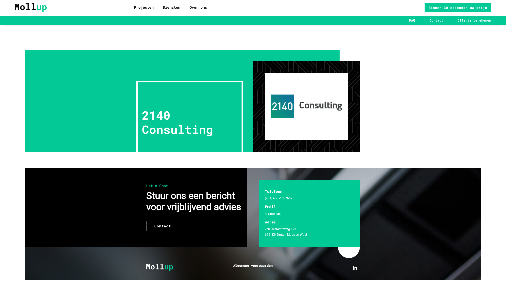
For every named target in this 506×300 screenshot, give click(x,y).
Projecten (144, 7)
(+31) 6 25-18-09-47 (278, 198)
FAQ (412, 20)
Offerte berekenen (474, 20)
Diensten (171, 7)
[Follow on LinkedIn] (355, 268)
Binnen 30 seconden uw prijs (458, 7)
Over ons (198, 7)
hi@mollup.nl (274, 214)
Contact (436, 20)
